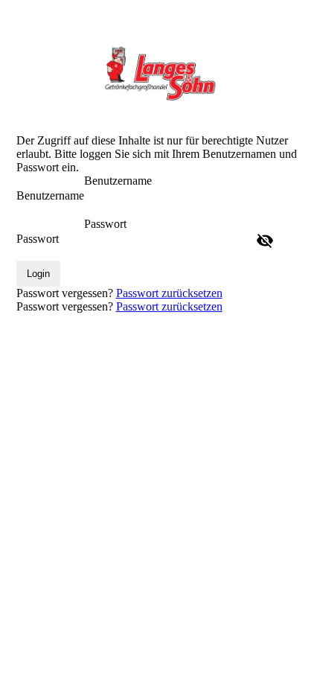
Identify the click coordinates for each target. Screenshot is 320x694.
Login (38, 273)
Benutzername (50, 195)
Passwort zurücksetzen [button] (169, 293)
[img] (160, 73)
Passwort (37, 238)
